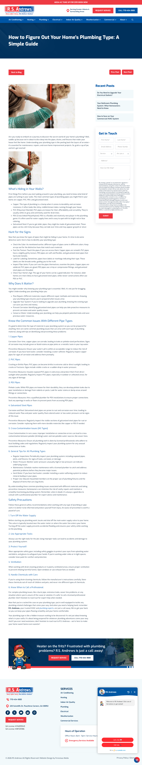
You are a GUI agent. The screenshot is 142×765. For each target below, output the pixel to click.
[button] (132, 19)
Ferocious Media (62, 758)
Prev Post (115, 72)
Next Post (128, 72)
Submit (106, 216)
